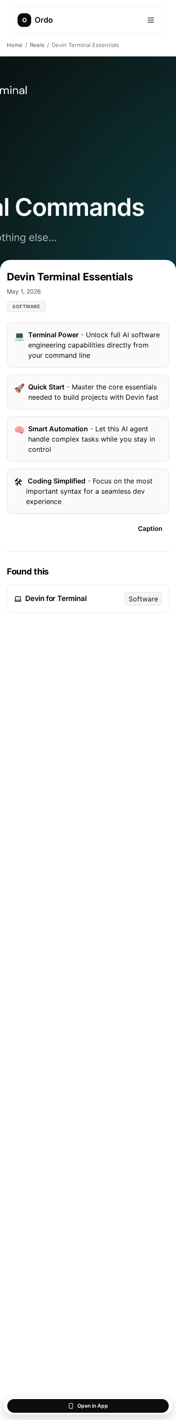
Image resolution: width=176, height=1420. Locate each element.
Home (15, 44)
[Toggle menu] (150, 20)
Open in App (92, 1405)
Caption (150, 528)
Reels (37, 44)
